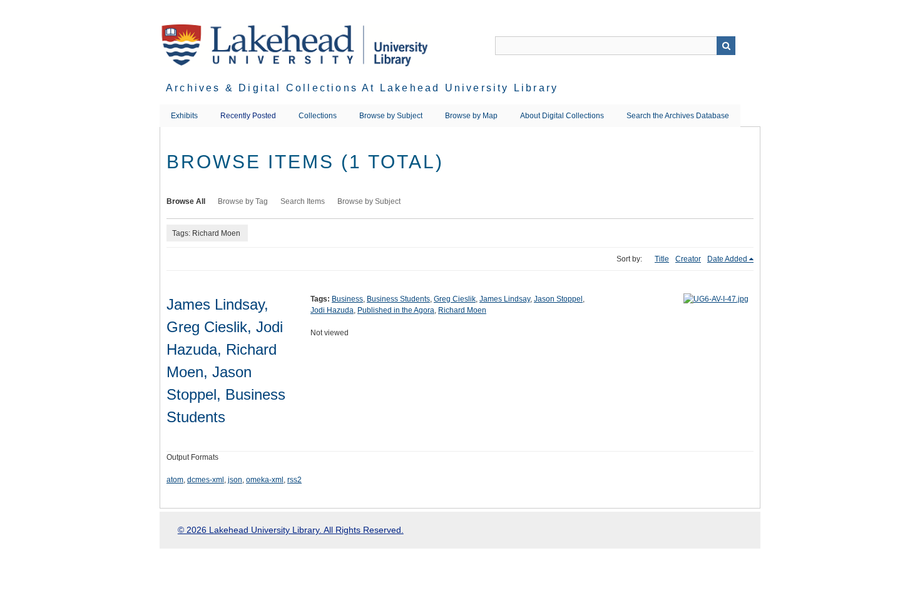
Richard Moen (462, 310)
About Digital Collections (562, 115)
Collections (318, 115)
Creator (688, 259)
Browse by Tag (243, 201)
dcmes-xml (205, 479)
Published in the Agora (395, 310)
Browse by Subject (390, 115)
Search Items (302, 201)
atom (174, 479)
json (235, 479)
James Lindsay (504, 299)
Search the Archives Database (677, 115)
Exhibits (184, 115)
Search (726, 45)
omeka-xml (265, 479)
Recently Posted (248, 115)
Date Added (727, 259)
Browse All (185, 201)
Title (662, 259)
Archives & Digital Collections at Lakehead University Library (362, 88)
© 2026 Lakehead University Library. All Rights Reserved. (291, 530)
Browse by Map (471, 115)
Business (347, 299)
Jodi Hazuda (332, 310)
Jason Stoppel (558, 299)
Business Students (398, 299)
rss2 (294, 479)
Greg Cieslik (455, 299)
